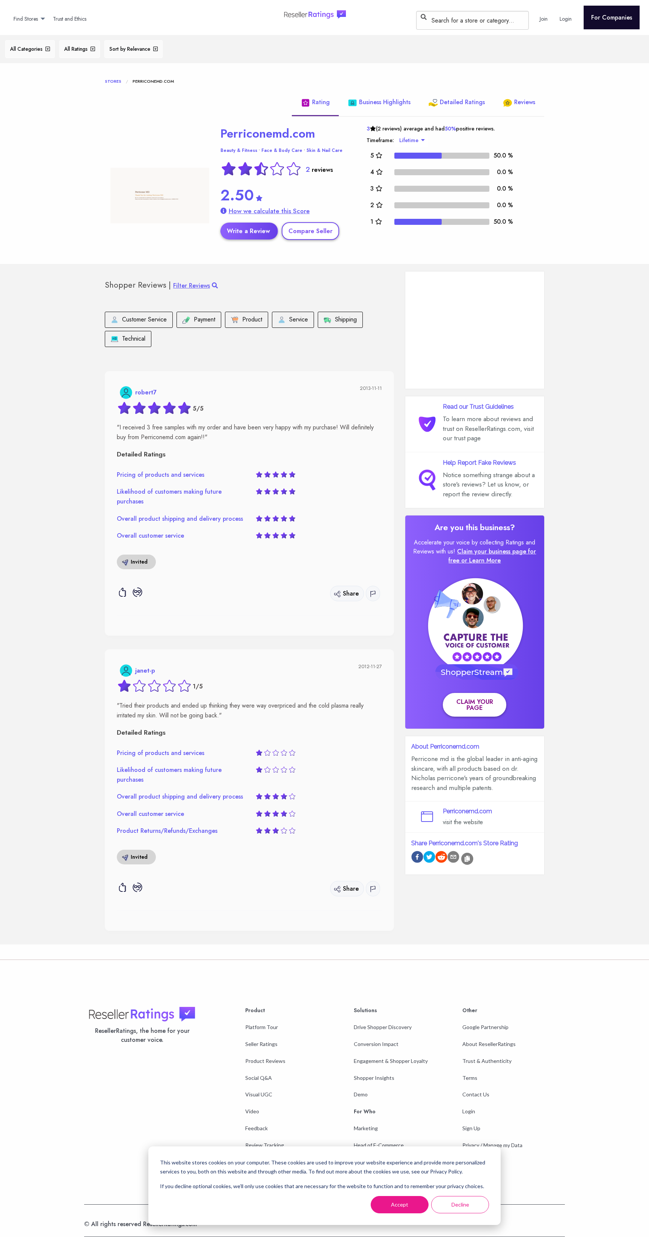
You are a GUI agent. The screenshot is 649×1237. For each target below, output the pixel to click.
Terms (469, 1078)
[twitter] (429, 858)
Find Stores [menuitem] (26, 19)
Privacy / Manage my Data (492, 1145)
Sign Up (471, 1128)
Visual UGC (258, 1094)
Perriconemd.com (267, 133)
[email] (453, 858)
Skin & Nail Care (324, 150)
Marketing (366, 1128)
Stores (113, 81)
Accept (399, 1204)
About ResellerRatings (489, 1044)
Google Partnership (485, 1027)
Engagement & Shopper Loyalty (391, 1061)
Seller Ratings (261, 1044)
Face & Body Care (281, 150)
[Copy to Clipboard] (467, 859)
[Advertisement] (474, 330)
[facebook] (417, 858)
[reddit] (441, 858)
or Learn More (481, 560)
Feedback (256, 1128)
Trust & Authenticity (487, 1061)
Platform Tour (261, 1027)
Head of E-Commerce (379, 1145)
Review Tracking (264, 1145)
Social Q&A (258, 1078)
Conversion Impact (376, 1044)
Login (468, 1111)
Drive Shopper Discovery (383, 1027)
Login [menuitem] (566, 19)
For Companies (611, 17)
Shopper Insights (374, 1078)
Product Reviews (265, 1061)
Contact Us (475, 1094)
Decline (460, 1204)
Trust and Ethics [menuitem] (69, 19)
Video (252, 1111)
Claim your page (474, 704)
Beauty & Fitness (238, 150)
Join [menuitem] (544, 19)
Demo (361, 1094)
